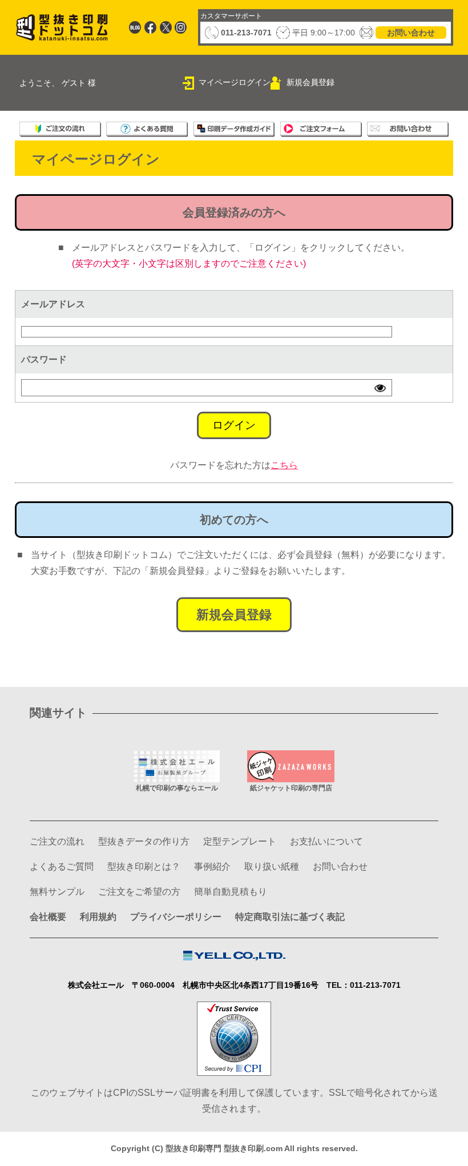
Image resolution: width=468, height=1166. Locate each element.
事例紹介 (212, 866)
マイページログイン (235, 82)
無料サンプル (57, 891)
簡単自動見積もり (230, 891)
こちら (284, 465)
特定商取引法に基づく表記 (290, 917)
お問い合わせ (411, 32)
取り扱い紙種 (271, 866)
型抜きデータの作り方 (143, 841)
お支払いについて (326, 841)
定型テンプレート (239, 841)
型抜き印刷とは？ (143, 866)
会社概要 (48, 917)
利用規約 (98, 917)
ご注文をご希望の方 (139, 891)
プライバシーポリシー (175, 917)
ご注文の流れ (57, 841)
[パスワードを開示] (380, 388)
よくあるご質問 (62, 866)
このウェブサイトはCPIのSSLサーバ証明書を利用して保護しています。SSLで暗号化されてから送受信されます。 (234, 1100)
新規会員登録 (310, 82)
